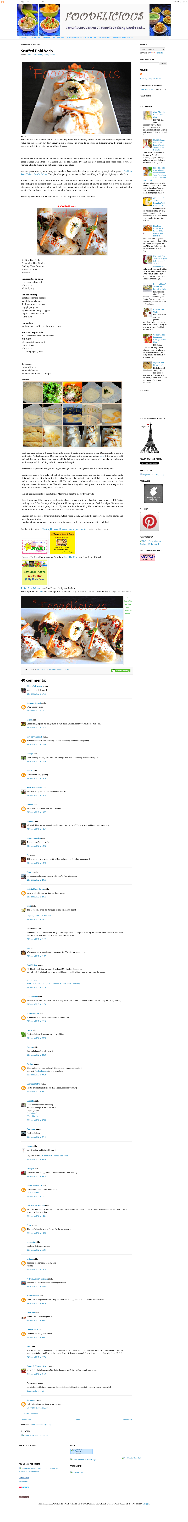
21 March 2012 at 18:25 (36, 812)
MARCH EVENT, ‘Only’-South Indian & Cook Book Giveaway (53, 983)
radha (29, 1030)
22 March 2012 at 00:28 (36, 1075)
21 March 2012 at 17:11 (36, 694)
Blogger (146, 1504)
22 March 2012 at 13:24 (36, 1216)
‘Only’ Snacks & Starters (82, 591)
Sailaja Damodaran (35, 889)
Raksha (30, 771)
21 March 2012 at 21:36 (36, 987)
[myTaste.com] (76, 1472)
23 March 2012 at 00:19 (36, 1303)
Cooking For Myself (31, 557)
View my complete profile (150, 79)
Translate (159, 53)
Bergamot (31, 1129)
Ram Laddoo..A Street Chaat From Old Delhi (159, 286)
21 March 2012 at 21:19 (36, 939)
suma (29, 1346)
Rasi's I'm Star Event (97, 529)
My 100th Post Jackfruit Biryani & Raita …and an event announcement (160, 261)
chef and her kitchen (36, 1205)
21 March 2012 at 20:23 (36, 919)
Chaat (29, 55)
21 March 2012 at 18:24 (36, 795)
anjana (30, 1259)
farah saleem (32, 996)
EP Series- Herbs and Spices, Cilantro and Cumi (62, 529)
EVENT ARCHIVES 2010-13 (123, 38)
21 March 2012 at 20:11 (36, 880)
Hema (29, 720)
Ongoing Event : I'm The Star (39, 915)
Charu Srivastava (34, 686)
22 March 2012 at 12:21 (36, 1196)
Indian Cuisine (37, 55)
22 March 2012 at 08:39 (36, 1159)
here (101, 456)
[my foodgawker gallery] (153, 502)
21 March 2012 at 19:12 (36, 846)
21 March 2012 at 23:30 (36, 1055)
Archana (31, 821)
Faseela (30, 804)
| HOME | (24, 38)
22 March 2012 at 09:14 (36, 1176)
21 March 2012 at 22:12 (36, 1038)
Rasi (29, 906)
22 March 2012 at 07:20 (36, 1120)
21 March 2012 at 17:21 (36, 711)
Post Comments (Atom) (41, 1424)
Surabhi (30, 1101)
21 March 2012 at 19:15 (36, 863)
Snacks (45, 55)
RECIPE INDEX (104, 38)
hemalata (31, 1242)
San (28, 948)
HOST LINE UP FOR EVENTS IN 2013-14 (81, 38)
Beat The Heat (70, 557)
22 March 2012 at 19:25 (36, 1270)
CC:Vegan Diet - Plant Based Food (53, 1156)
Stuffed (52, 55)
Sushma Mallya (33, 1084)
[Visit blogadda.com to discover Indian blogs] (24, 1487)
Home (77, 1420)
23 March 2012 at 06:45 (36, 1320)
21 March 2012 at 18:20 (36, 778)
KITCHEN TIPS (58, 38)
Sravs (29, 1146)
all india (78, 1453)
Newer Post (26, 1420)
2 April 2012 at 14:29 (35, 1391)
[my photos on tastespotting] (152, 474)
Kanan (30, 1047)
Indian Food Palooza (30, 588)
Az (28, 855)
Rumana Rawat (34, 703)
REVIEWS (46, 38)
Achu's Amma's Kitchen (37, 1279)
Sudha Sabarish (34, 838)
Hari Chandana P (34, 1186)
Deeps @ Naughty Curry (38, 1366)
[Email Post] (26, 669)
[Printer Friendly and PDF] (120, 671)
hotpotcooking (33, 1013)
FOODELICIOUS (148, 89)
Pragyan (30, 1169)
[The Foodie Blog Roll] (131, 1458)
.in (79, 1451)
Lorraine (31, 1313)
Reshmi (30, 1064)
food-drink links (23, 1481)
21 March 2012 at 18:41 (36, 829)
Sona (29, 1225)
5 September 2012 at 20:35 (38, 1408)
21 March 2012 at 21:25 (36, 956)
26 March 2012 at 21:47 (36, 1374)
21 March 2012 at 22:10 (36, 1021)
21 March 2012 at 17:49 (36, 744)
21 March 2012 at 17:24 (36, 728)
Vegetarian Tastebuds (121, 591)
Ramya (30, 754)
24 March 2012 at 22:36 (36, 1357)
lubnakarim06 (33, 1296)
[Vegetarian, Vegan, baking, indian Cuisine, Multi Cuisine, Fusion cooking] (42, 1471)
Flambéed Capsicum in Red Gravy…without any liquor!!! (158, 231)
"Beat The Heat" (33, 1116)
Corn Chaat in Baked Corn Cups (159, 114)
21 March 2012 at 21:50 (36, 1004)
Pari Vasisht (41, 669)
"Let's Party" (32, 1113)
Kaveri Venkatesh (34, 737)
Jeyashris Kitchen (34, 787)
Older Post (127, 1420)
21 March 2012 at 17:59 (36, 761)
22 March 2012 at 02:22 (36, 1092)
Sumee (30, 872)
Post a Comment (31, 1414)
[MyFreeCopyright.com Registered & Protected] (153, 544)
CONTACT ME (35, 38)
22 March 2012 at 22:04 (36, 1286)
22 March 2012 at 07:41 (36, 1137)
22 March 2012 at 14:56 (36, 1233)
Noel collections (41, 1071)
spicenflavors (32, 1329)
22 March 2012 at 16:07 (36, 1250)
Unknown (31, 1400)
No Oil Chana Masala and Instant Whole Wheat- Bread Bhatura (159, 145)
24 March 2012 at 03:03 (36, 1337)
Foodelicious (32, 980)
